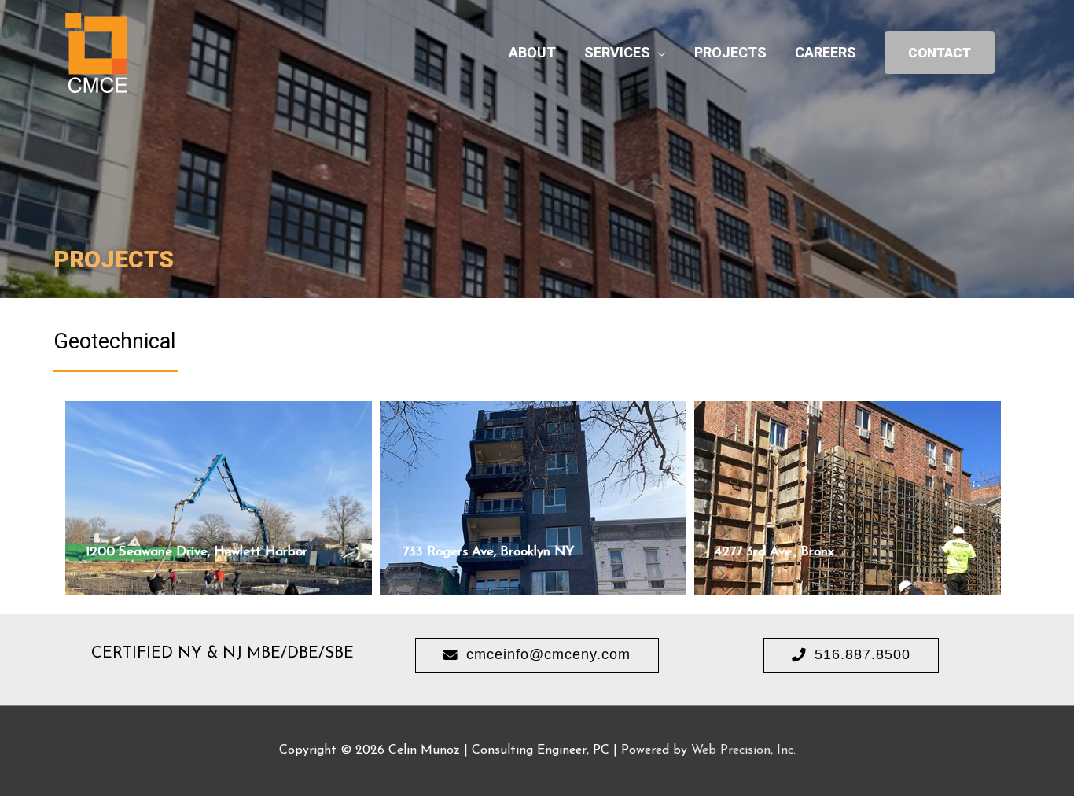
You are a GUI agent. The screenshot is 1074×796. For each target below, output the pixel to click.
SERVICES (617, 52)
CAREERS (825, 52)
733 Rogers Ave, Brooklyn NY (489, 551)
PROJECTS (730, 52)
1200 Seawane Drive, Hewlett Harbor (196, 551)
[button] (537, 655)
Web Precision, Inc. (743, 750)
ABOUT (532, 52)
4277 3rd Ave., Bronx (774, 551)
